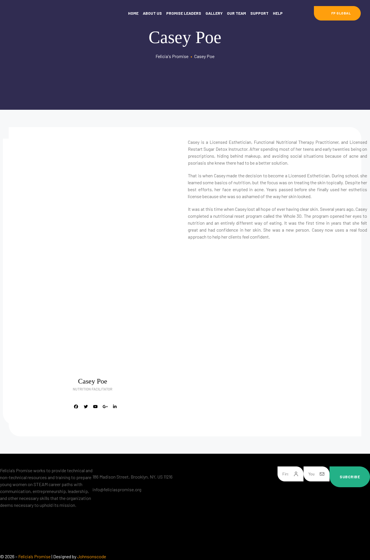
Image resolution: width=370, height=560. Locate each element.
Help (278, 13)
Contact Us (201, 518)
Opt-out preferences (210, 541)
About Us (152, 13)
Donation (200, 495)
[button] (337, 13)
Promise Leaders (183, 13)
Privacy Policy (204, 530)
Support (259, 13)
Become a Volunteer (210, 506)
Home (133, 13)
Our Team (236, 13)
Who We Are (202, 483)
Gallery (214, 13)
